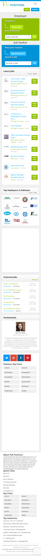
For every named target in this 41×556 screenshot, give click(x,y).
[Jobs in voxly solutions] (6, 167)
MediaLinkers (7, 286)
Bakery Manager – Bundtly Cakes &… (18, 176)
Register (35, 10)
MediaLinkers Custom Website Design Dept (21, 551)
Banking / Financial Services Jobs (13, 527)
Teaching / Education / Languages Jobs (15, 541)
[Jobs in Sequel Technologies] (34, 198)
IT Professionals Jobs (10, 482)
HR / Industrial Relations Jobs (12, 535)
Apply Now (35, 81)
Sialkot (24, 391)
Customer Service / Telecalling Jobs (14, 529)
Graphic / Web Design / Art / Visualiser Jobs (17, 532)
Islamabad (8, 372)
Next (36, 317)
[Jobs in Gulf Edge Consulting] (6, 114)
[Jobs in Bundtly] (6, 176)
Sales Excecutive (17, 165)
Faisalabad (8, 377)
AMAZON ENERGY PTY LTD (19, 84)
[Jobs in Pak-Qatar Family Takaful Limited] (7, 207)
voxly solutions (15, 168)
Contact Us (24, 547)
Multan (7, 382)
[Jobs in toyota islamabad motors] (25, 221)
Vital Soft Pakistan (8, 311)
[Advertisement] (20, 249)
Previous (4, 317)
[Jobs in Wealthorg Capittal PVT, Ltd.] (6, 91)
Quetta (7, 386)
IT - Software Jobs (8, 538)
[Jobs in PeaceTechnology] (16, 206)
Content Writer (8, 302)
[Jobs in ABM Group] (6, 156)
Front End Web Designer (12, 290)
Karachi (24, 368)
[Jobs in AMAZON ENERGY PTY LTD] (6, 80)
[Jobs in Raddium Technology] (16, 198)
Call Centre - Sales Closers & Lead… (18, 80)
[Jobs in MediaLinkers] (7, 221)
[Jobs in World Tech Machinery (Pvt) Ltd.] (25, 199)
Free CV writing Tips (25, 545)
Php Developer (9, 296)
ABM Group (14, 159)
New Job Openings (9, 485)
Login (27, 10)
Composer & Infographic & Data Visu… (18, 116)
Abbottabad (26, 377)
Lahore (7, 368)
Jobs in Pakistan (8, 479)
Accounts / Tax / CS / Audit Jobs (13, 521)
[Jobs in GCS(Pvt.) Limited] (16, 220)
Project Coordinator (10, 284)
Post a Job (16, 27)
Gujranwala (26, 382)
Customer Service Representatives (18, 91)
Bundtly (13, 180)
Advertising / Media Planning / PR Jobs (15, 524)
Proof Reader (16, 126)
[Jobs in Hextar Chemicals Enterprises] (7, 213)
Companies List (8, 491)
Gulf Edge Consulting (17, 121)
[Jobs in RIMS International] (34, 214)
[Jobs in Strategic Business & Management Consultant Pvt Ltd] (16, 214)
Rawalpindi (26, 372)
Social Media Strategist (11, 308)
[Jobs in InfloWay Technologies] (25, 214)
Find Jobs (6, 476)
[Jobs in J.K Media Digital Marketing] (6, 147)
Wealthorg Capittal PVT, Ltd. (19, 95)
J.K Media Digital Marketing (19, 149)
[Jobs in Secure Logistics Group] (7, 198)
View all (35, 280)
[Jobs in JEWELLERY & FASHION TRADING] (6, 137)
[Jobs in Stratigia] (25, 207)
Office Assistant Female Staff (20, 136)
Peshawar (25, 386)
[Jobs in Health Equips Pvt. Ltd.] (34, 206)
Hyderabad (8, 391)
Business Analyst (17, 156)
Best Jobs (6, 488)
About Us (6, 473)
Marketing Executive (19, 147)
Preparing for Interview (9, 545)
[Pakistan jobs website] (13, 4)
